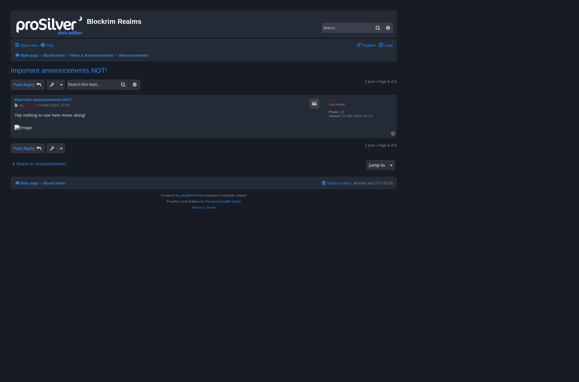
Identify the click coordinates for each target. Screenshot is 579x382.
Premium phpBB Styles (223, 201)
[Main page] (50, 24)
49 (342, 112)
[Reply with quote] (314, 104)
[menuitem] (47, 45)
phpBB (186, 195)
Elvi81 (334, 100)
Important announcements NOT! (59, 70)
